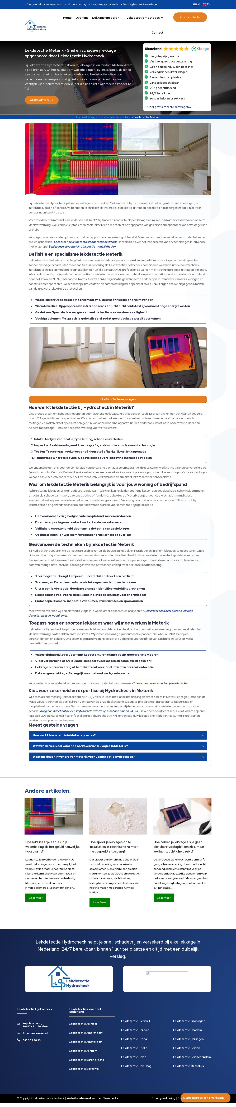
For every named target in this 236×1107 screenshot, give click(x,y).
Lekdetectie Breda (134, 1039)
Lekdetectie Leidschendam (192, 1057)
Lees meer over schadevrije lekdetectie (162, 683)
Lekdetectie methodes (143, 18)
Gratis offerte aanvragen (118, 399)
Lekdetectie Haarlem (187, 1030)
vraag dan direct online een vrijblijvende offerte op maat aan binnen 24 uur (89, 711)
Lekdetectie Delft (133, 1057)
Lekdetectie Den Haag (136, 1066)
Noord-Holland (121, 117)
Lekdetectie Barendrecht (86, 1060)
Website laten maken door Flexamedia (92, 1098)
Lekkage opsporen (105, 18)
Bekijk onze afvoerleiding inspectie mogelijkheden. (82, 246)
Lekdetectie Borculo (135, 1030)
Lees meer (36, 898)
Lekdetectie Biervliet (135, 1021)
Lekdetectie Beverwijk (84, 1069)
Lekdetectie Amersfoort (86, 1033)
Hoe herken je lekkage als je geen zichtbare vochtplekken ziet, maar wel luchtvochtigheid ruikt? (179, 846)
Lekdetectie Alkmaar (83, 1024)
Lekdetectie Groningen (189, 1021)
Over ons (81, 18)
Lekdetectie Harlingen (188, 1039)
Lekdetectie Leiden (186, 1048)
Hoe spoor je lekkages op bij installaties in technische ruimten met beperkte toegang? (113, 846)
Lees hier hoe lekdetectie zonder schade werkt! (85, 242)
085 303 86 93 (31, 1040)
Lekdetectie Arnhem (83, 1051)
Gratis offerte (190, 17)
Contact (157, 32)
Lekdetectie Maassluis (188, 1066)
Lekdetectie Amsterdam (85, 1042)
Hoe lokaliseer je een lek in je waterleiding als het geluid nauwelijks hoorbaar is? (52, 846)
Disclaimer (184, 1098)
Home (67, 18)
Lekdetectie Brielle (134, 1048)
